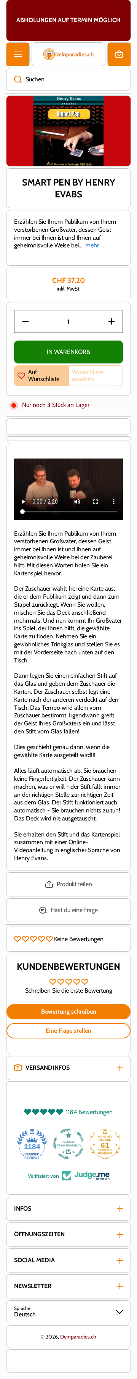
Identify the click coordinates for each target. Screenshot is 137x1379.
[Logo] (68, 54)
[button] (119, 54)
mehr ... (94, 245)
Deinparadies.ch (78, 1336)
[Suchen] (14, 79)
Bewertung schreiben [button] (68, 1011)
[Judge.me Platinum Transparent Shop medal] (68, 1144)
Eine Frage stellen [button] (68, 1030)
